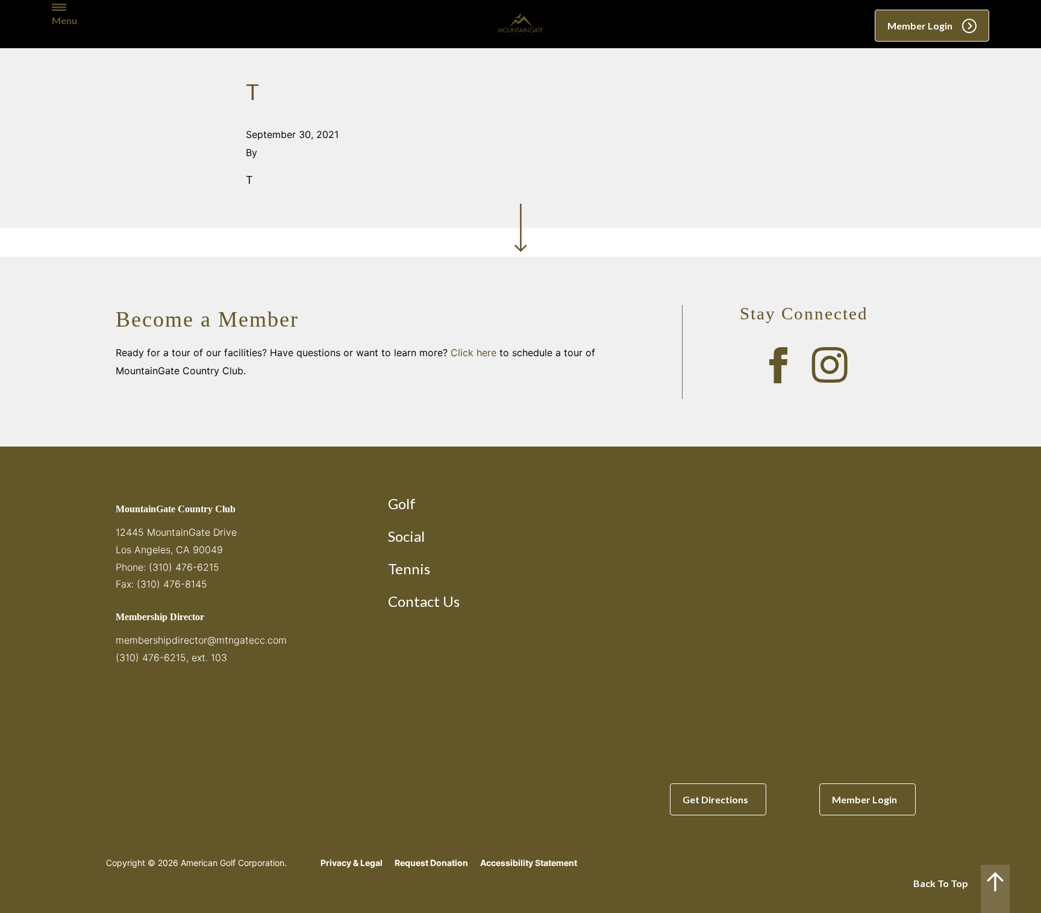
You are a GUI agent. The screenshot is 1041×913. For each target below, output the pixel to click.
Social (406, 536)
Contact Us (424, 601)
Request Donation (431, 863)
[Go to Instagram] (829, 365)
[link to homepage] (520, 24)
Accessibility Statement (528, 863)
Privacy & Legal (351, 863)
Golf (402, 503)
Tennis (409, 568)
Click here (473, 353)
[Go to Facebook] (778, 365)
